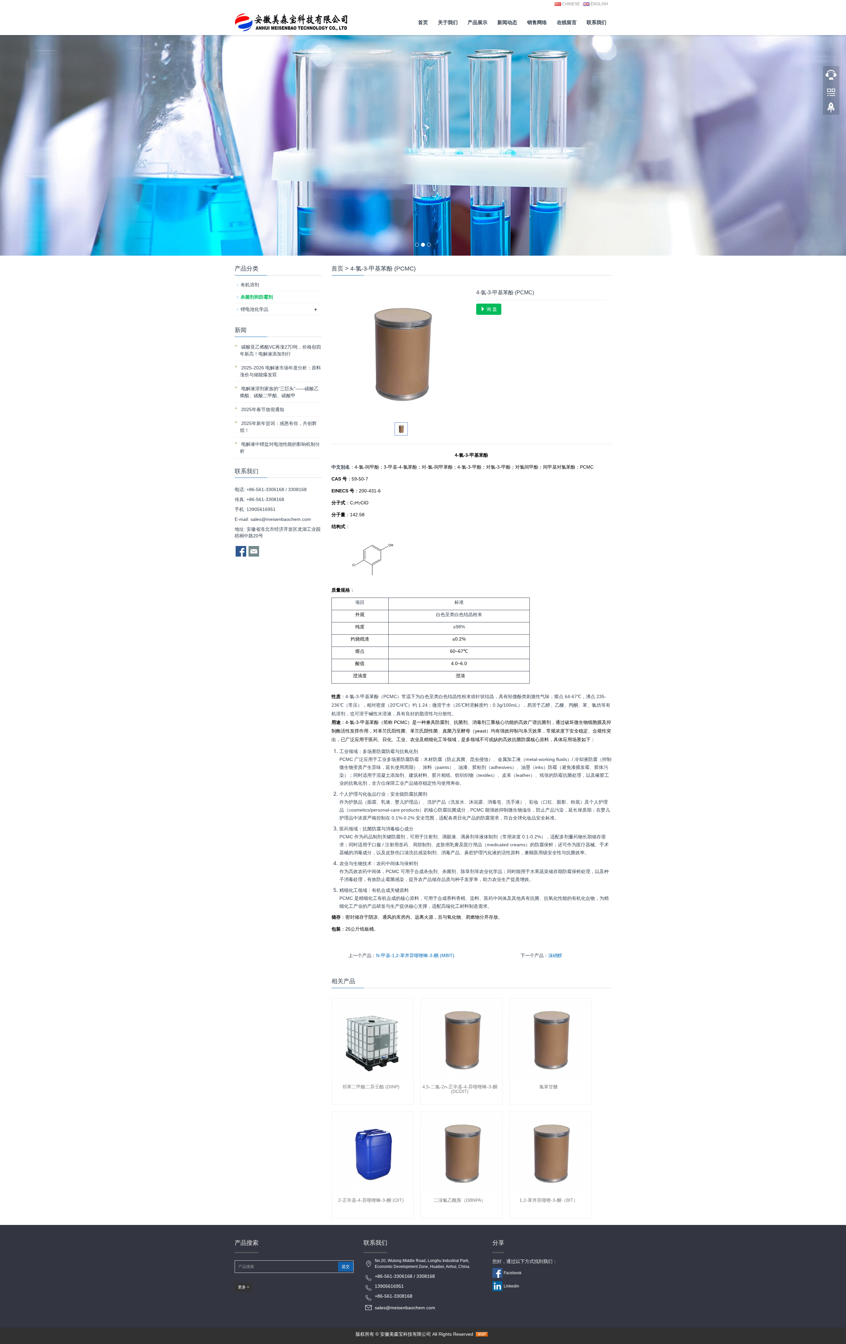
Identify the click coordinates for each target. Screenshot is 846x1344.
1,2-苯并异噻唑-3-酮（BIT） (548, 1200)
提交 (346, 1266)
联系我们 (596, 22)
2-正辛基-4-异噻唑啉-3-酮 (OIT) (371, 1200)
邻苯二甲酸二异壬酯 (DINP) (371, 1086)
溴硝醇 (555, 955)
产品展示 (477, 22)
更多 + (243, 1287)
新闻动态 (507, 22)
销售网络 (537, 22)
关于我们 (448, 22)
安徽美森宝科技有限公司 (405, 1334)
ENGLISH (599, 4)
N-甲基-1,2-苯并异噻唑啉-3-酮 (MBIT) (415, 955)
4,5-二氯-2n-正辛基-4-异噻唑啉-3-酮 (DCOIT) (459, 1089)
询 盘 (491, 309)
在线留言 (567, 22)
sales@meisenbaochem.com (280, 519)
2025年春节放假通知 (262, 409)
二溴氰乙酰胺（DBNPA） (460, 1200)
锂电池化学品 (254, 309)
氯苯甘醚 (548, 1086)
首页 (423, 22)
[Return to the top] (831, 109)
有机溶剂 (250, 284)
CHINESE (570, 4)
